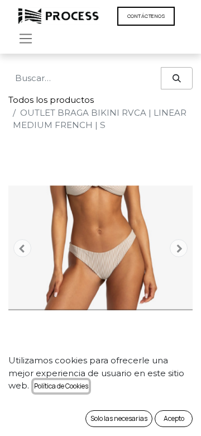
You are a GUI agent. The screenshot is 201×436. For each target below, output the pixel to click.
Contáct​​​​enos (146, 16)
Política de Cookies (61, 386)
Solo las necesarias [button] (118, 418)
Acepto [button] (174, 418)
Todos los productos (51, 99)
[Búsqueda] (177, 78)
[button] (22, 248)
